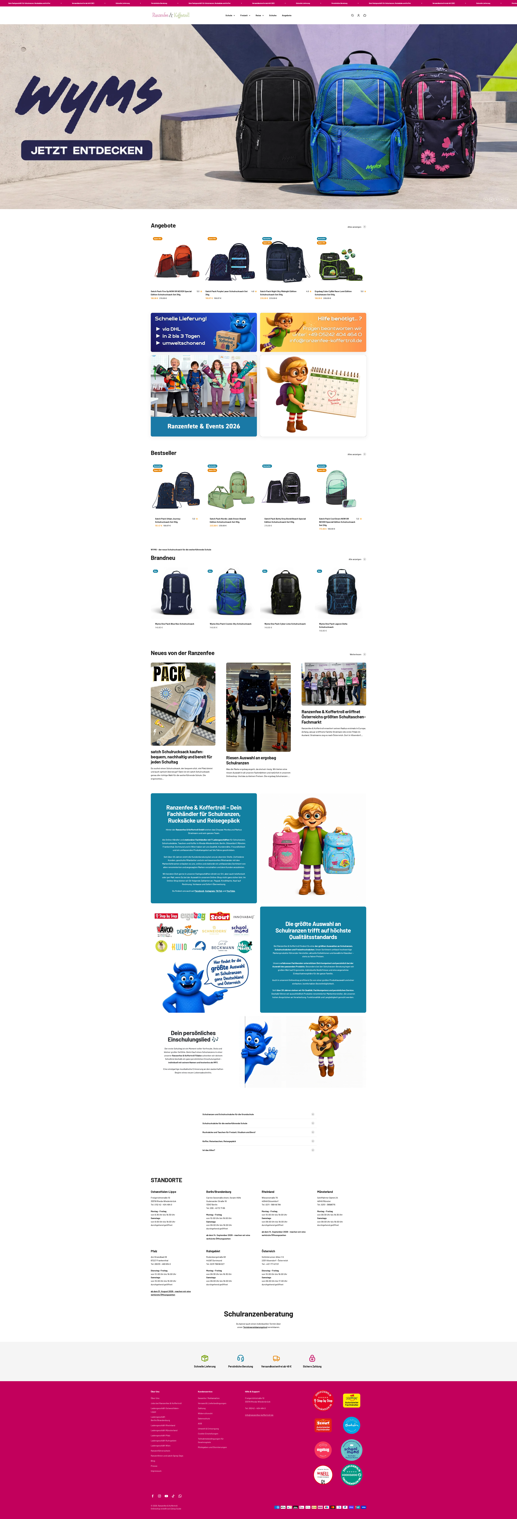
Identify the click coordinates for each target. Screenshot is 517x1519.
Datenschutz (204, 1418)
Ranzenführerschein (160, 1450)
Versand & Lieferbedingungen (212, 1403)
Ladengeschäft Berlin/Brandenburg (160, 1419)
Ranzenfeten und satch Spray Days (167, 1455)
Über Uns (155, 1398)
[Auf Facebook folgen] (152, 1496)
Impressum (156, 1471)
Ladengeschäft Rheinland (163, 1425)
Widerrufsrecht (205, 1413)
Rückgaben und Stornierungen (212, 1447)
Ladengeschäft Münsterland (164, 1430)
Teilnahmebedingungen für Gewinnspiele (211, 1440)
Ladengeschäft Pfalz (160, 1435)
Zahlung (202, 1408)
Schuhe (273, 15)
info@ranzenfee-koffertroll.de (259, 1415)
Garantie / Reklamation (209, 1398)
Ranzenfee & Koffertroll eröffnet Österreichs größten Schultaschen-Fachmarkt (334, 716)
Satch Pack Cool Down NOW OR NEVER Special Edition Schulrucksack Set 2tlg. (337, 521)
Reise (258, 15)
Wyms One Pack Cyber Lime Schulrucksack (285, 623)
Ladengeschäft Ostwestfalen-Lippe (165, 1410)
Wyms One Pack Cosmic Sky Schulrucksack (230, 623)
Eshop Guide (176, 1509)
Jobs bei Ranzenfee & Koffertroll (166, 1403)
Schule (229, 15)
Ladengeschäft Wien (160, 1445)
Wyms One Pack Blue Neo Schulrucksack (174, 623)
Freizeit (244, 15)
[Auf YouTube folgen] (166, 1496)
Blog (153, 1460)
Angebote (286, 15)
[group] (258, 116)
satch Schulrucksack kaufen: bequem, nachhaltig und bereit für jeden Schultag (181, 756)
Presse (154, 1466)
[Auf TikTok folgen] (173, 1496)
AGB (200, 1423)
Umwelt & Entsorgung (208, 1428)
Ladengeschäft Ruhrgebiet (163, 1440)
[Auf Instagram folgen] (159, 1496)
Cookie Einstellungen (208, 1433)
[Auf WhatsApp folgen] (180, 1496)
